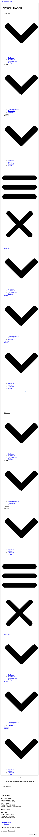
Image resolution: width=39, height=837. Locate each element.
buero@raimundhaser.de (8, 817)
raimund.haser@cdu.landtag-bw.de (11, 806)
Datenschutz (11, 831)
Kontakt (10, 165)
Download (11, 164)
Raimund (11, 8)
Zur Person (11, 58)
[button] (19, 205)
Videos (10, 162)
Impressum (4, 831)
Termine (6, 114)
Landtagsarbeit (12, 61)
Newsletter (11, 160)
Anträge (10, 63)
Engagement (11, 59)
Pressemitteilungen (13, 109)
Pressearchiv (11, 112)
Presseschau (11, 111)
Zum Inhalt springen (6, 1)
